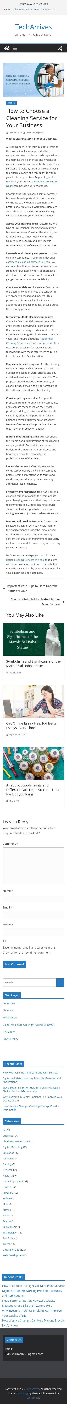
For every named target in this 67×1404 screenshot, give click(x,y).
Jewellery (8, 1192)
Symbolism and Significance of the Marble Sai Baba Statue (33, 663)
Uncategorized (11, 1249)
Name (8, 891)
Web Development (13, 1255)
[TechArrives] (7, 48)
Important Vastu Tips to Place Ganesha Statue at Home (32, 588)
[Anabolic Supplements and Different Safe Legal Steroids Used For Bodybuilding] (33, 750)
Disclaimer (9, 1031)
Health (6, 1175)
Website (8, 924)
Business (11, 103)
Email (7, 907)
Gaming (7, 1164)
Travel (6, 1244)
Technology (9, 1232)
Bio (4, 1130)
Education (8, 1152)
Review (7, 1221)
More (6, 1204)
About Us (8, 1010)
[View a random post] (60, 48)
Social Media (10, 1226)
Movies (7, 1209)
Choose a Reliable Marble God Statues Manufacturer (35, 601)
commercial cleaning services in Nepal (28, 262)
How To (7, 1187)
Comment (10, 844)
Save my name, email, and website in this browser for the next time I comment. (29, 950)
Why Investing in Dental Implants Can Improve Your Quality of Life (34, 11)
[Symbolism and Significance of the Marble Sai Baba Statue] (33, 625)
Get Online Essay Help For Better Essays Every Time (32, 725)
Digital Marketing (13, 1147)
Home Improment (13, 1181)
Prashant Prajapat (34, 132)
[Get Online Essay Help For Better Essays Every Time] (33, 687)
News (6, 1215)
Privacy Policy (10, 1039)
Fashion (7, 1158)
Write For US (10, 1017)
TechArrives (33, 26)
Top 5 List (8, 1238)
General (7, 1170)
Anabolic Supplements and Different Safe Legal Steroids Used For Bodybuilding (33, 789)
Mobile (7, 1198)
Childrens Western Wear (17, 1141)
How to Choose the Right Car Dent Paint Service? (30, 1072)
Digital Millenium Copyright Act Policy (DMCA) (29, 1024)
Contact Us (9, 1003)
